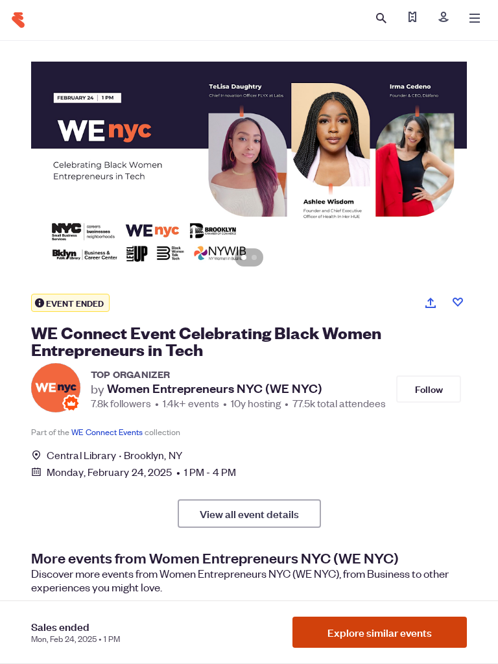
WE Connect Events (107, 431)
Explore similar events (379, 632)
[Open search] (381, 18)
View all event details (249, 513)
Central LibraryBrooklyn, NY (114, 455)
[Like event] (458, 302)
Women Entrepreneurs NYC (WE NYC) (214, 388)
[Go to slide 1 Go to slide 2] (249, 170)
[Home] (18, 20)
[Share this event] (431, 303)
